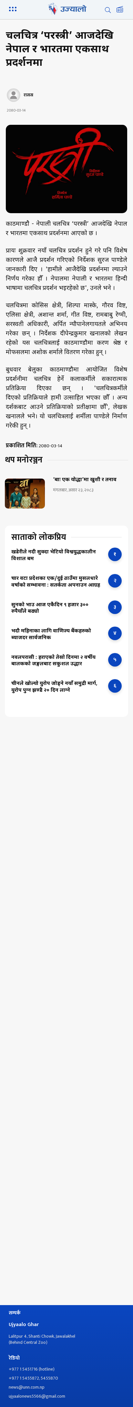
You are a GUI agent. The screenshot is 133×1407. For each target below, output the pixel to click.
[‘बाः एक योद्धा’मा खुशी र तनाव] (25, 494)
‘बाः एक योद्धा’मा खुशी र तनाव (85, 480)
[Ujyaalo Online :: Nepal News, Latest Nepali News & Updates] (66, 9)
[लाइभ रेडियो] (120, 10)
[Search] (108, 10)
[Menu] (14, 8)
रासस (28, 95)
